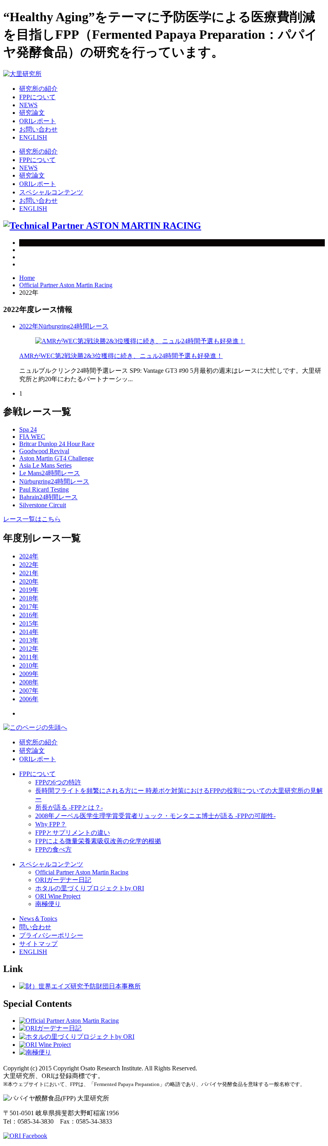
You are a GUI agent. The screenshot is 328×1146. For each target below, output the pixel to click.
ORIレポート (37, 121)
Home (27, 277)
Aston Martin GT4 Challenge (56, 458)
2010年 (28, 665)
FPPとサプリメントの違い (72, 832)
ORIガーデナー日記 (63, 879)
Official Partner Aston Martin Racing (65, 285)
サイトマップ (38, 943)
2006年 (28, 699)
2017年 (28, 606)
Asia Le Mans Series (45, 465)
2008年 (28, 682)
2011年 (28, 657)
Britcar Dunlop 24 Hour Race (56, 443)
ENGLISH (33, 137)
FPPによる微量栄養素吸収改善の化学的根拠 (98, 841)
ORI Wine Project (57, 896)
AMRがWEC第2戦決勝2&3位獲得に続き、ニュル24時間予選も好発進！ (121, 355)
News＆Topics (38, 918)
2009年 (28, 673)
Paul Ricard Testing (44, 489)
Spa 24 (28, 429)
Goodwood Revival (44, 451)
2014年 (28, 631)
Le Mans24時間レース (49, 473)
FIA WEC (32, 436)
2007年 (28, 690)
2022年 (28, 326)
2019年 (28, 589)
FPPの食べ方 (53, 849)
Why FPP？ (50, 824)
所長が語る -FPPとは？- (69, 807)
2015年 (28, 623)
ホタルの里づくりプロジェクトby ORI (89, 888)
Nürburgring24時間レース (73, 326)
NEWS (28, 105)
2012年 (28, 648)
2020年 (28, 581)
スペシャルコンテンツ (51, 192)
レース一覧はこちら (32, 519)
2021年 (28, 573)
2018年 (28, 598)
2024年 (28, 556)
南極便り (48, 903)
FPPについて (37, 97)
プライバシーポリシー (51, 935)
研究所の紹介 (38, 88)
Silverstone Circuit (42, 505)
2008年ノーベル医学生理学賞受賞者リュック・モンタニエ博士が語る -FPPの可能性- (155, 815)
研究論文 (32, 112)
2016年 (28, 615)
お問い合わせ (38, 129)
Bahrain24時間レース (48, 497)
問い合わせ (35, 927)
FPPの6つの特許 (58, 782)
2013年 (28, 640)
